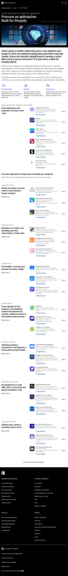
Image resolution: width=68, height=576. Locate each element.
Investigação (5, 530)
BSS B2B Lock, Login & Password (44, 355)
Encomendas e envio (7, 493)
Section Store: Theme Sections (43, 150)
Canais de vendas (7, 483)
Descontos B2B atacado (41, 367)
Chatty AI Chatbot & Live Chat (43, 316)
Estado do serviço (40, 540)
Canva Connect (39, 129)
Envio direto (38, 483)
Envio (36, 502)
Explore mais (5, 197)
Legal (36, 537)
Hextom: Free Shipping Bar (42, 266)
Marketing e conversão (8, 499)
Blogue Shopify (6, 527)
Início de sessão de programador (11, 553)
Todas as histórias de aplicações (33, 462)
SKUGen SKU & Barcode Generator (44, 188)
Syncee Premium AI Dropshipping (44, 344)
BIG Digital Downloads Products (43, 238)
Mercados (38, 486)
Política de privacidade (8, 562)
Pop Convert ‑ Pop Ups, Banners (44, 276)
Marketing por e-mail (41, 496)
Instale (63, 111)
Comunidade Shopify (8, 524)
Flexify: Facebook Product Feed (43, 198)
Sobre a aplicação (40, 517)
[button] (48, 111)
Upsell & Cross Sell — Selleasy (43, 395)
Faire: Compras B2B (40, 160)
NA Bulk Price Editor (40, 227)
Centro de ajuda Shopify (9, 517)
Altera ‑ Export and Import (42, 210)
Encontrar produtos (7, 486)
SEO (36, 499)
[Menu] (66, 3)
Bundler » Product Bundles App (43, 407)
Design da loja (5, 496)
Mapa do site (5, 566)
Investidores (38, 524)
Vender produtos (6, 490)
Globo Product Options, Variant (43, 139)
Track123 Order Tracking (42, 107)
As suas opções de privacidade (11, 571)
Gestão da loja (6, 502)
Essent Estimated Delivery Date (43, 447)
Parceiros (38, 530)
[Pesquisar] (62, 3)
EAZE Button (38, 306)
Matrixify (37, 118)
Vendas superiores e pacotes (44, 493)
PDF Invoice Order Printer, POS (43, 424)
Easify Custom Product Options (43, 249)
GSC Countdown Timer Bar (42, 287)
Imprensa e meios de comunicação (45, 527)
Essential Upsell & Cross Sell (42, 384)
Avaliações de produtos (42, 490)
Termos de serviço (7, 558)
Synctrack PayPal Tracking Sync (43, 435)
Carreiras (38, 520)
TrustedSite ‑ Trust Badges (42, 327)
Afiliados (37, 533)
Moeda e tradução (40, 506)
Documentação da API (8, 520)
